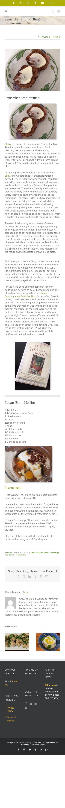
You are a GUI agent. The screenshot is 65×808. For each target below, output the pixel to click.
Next (55, 36)
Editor (9, 552)
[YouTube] (26, 708)
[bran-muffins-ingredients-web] (28, 447)
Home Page (54, 552)
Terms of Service (11, 719)
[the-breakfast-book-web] (32, 343)
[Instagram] (31, 703)
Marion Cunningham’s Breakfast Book (26, 294)
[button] (7, 642)
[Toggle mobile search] (52, 11)
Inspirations (9, 555)
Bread (32, 552)
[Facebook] (26, 703)
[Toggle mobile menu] (58, 11)
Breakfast (39, 552)
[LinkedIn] (36, 703)
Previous (45, 36)
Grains (46, 552)
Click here (50, 685)
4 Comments (21, 555)
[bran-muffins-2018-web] (32, 104)
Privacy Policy (10, 709)
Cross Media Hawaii (37, 744)
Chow (8, 144)
